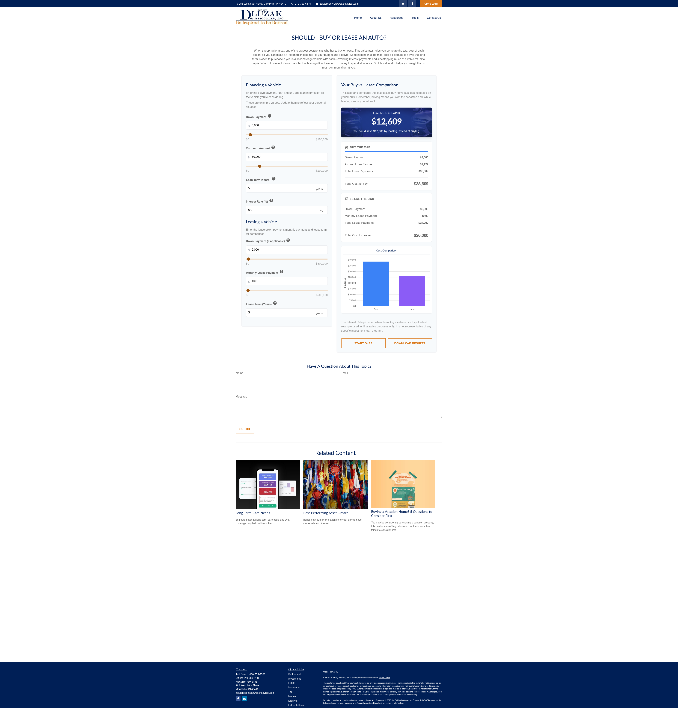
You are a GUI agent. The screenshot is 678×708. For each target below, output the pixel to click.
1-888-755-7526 (256, 674)
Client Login (431, 3)
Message (241, 396)
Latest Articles (296, 705)
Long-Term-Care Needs (253, 513)
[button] (358, 17)
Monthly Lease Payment (265, 272)
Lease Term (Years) (261, 303)
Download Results (409, 343)
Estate (291, 683)
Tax (290, 692)
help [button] (269, 116)
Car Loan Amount (260, 147)
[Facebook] (412, 3)
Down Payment (259, 116)
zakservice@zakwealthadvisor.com (339, 3)
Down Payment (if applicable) (268, 240)
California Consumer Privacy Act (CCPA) (412, 700)
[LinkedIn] (403, 3)
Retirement (294, 674)
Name (239, 373)
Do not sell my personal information (388, 702)
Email (344, 373)
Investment (294, 678)
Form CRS (333, 671)
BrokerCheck (384, 677)
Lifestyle (293, 700)
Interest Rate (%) (259, 201)
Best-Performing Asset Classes (325, 513)
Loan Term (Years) (261, 179)
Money (292, 696)
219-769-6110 (303, 3)
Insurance (293, 687)
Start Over (363, 343)
